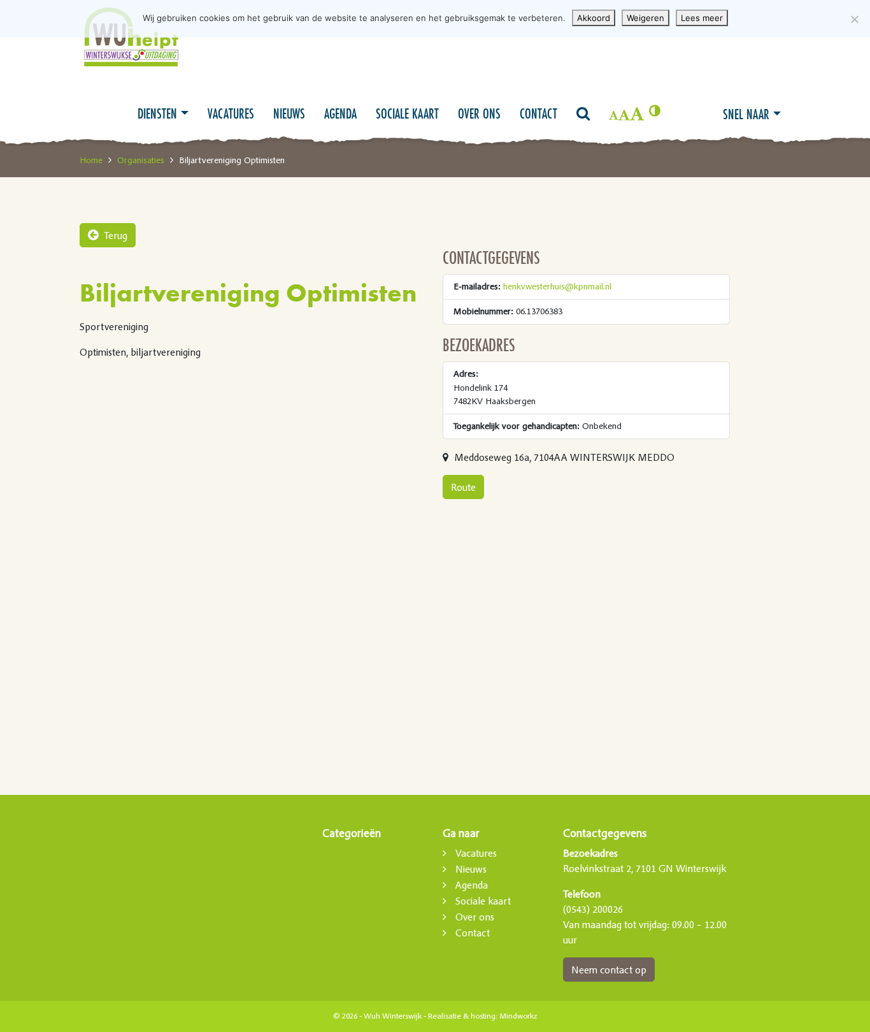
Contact (538, 113)
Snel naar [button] (746, 114)
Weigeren (645, 18)
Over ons (479, 113)
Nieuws (289, 113)
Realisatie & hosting (462, 1016)
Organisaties (140, 160)
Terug (114, 235)
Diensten (157, 113)
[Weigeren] (854, 19)
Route (463, 487)
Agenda (340, 113)
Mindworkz (518, 1016)
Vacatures (231, 113)
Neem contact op (608, 969)
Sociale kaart (407, 113)
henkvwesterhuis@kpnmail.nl (557, 286)
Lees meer (702, 18)
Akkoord (593, 18)
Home (91, 160)
